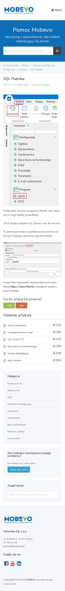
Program (46, 84)
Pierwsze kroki (15, 383)
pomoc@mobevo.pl (13, 546)
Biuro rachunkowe (17, 424)
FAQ (10, 397)
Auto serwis (14, 360)
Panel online (14, 438)
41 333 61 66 (10, 542)
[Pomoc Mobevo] (18, 14)
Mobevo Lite (14, 390)
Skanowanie (14, 417)
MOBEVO (31, 579)
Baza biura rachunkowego (22, 346)
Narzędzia (13, 410)
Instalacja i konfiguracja (19, 404)
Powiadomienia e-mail (20, 332)
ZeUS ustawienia (17, 325)
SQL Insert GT (16, 339)
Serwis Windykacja (18, 353)
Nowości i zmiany (16, 431)
